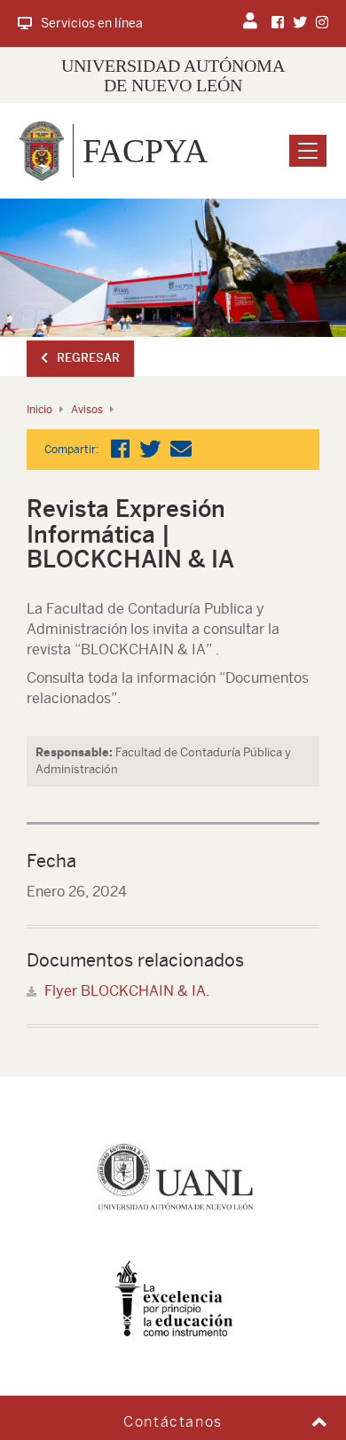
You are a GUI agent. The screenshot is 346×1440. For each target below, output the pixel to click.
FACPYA (145, 150)
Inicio (39, 409)
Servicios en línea (92, 23)
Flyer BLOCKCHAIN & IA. (126, 990)
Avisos (87, 409)
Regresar (88, 357)
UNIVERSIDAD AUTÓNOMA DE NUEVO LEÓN (173, 75)
